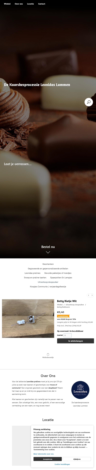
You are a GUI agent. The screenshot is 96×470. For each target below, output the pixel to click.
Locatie (30, 3)
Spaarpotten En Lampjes (61, 277)
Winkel (7, 3)
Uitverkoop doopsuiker (48, 282)
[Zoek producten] (88, 102)
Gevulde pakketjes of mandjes (57, 273)
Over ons (19, 3)
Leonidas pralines (32, 273)
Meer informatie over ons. (44, 454)
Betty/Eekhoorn (63, 307)
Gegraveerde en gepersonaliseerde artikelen (48, 268)
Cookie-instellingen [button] (62, 464)
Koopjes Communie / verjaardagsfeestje (48, 286)
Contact (41, 3)
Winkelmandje (48, 357)
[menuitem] (88, 295)
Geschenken (48, 264)
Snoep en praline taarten (35, 277)
